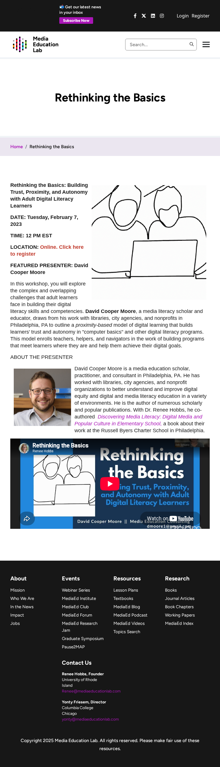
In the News (22, 606)
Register (201, 16)
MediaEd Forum (77, 615)
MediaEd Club (75, 606)
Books (171, 590)
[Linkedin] (153, 15)
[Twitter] (144, 15)
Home (16, 146)
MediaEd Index (179, 623)
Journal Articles (180, 598)
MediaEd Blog (126, 606)
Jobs (15, 623)
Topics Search (126, 631)
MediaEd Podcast (130, 615)
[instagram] (161, 15)
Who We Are (22, 598)
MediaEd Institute (79, 598)
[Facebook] (135, 15)
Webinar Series (76, 590)
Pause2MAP (73, 646)
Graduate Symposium (83, 638)
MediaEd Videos (129, 623)
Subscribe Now (76, 20)
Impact (17, 615)
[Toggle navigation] (206, 44)
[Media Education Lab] (35, 44)
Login (183, 16)
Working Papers (180, 615)
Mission (17, 590)
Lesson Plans (125, 590)
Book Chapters (179, 606)
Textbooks (123, 598)
